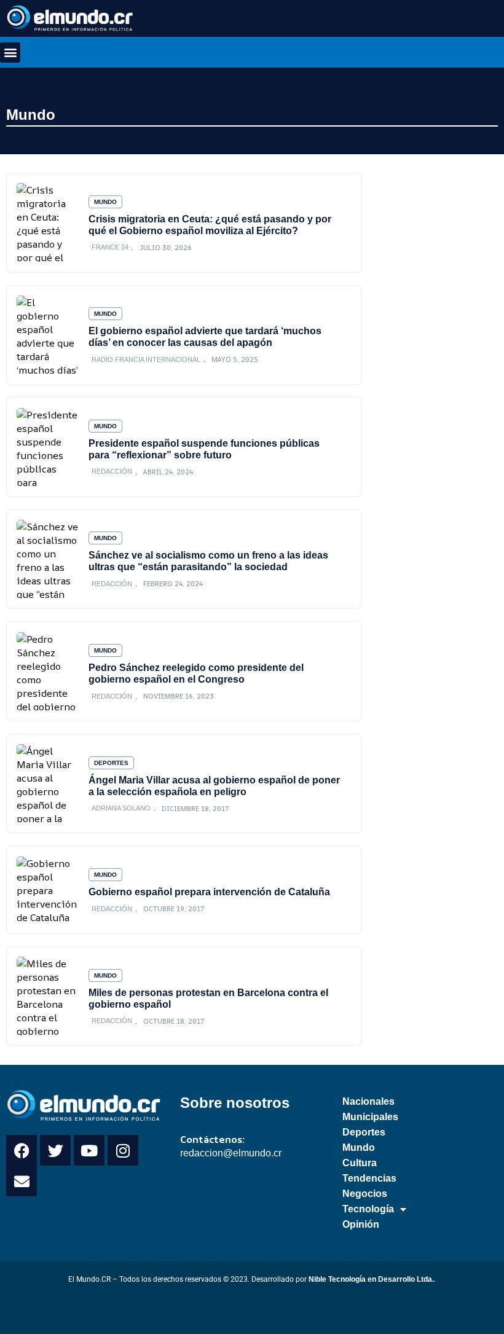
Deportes (111, 762)
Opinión (360, 1224)
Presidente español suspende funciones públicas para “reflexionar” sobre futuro (204, 448)
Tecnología (368, 1209)
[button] (10, 52)
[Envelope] (21, 1181)
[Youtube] (89, 1150)
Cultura (359, 1163)
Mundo (30, 114)
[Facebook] (21, 1150)
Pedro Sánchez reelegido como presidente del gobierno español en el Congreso (196, 673)
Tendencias (369, 1178)
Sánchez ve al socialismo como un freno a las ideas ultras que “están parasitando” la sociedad (208, 560)
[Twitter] (55, 1150)
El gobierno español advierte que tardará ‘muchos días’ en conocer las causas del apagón (205, 336)
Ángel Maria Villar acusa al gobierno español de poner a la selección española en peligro (214, 785)
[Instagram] (123, 1150)
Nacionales (368, 1101)
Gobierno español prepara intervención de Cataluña (209, 891)
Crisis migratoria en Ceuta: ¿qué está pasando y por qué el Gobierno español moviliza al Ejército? (210, 224)
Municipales (370, 1117)
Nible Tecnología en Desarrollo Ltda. (371, 1279)
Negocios (364, 1193)
